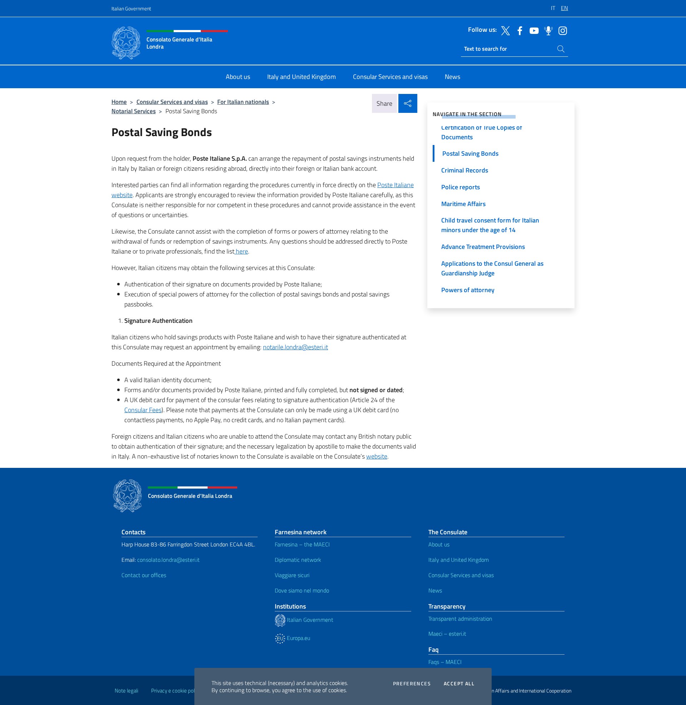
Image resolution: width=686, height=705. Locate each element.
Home (119, 101)
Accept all (459, 683)
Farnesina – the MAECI (302, 544)
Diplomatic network (298, 559)
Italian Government (131, 8)
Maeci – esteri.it (447, 633)
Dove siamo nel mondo (302, 590)
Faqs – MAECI (445, 662)
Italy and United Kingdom (458, 559)
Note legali (126, 690)
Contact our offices (143, 575)
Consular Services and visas (172, 101)
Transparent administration (460, 618)
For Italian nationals (243, 101)
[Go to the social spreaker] (547, 30)
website (376, 456)
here (241, 251)
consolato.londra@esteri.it (168, 559)
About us (438, 544)
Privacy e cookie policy (176, 690)
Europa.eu (297, 638)
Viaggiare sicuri (292, 575)
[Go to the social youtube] (532, 30)
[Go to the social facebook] (518, 30)
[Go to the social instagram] (561, 30)
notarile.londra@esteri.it (295, 347)
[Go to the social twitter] (504, 30)
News (435, 590)
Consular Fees (142, 410)
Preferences (412, 683)
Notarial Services (133, 110)
